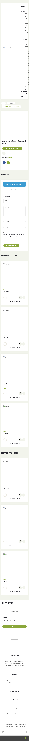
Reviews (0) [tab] (5, 175)
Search (14, 738)
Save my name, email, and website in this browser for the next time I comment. (13, 237)
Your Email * (5, 617)
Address (14, 708)
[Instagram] (15, 649)
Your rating (7, 197)
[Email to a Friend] (8, 162)
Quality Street (8, 384)
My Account (5, 738)
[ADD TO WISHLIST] (20, 297)
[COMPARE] (23, 297)
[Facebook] (13, 649)
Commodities (8, 682)
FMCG (10, 157)
